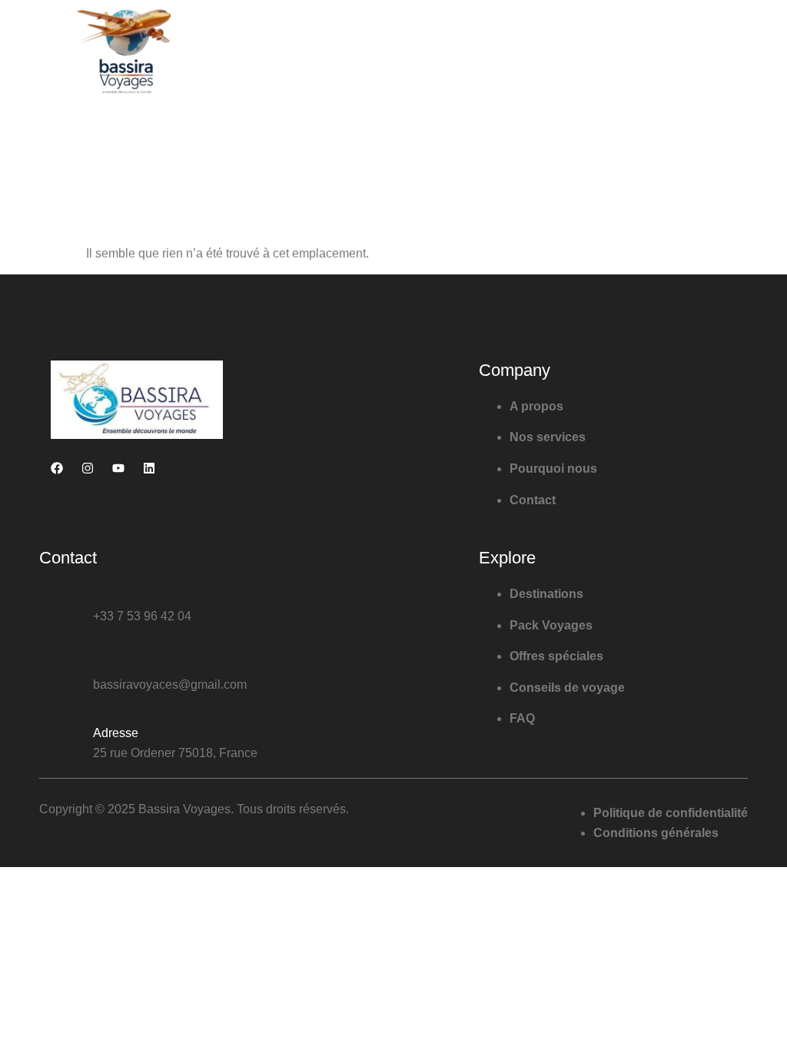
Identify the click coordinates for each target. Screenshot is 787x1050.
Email (109, 664)
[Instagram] (87, 468)
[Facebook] (57, 468)
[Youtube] (118, 468)
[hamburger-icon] (728, 51)
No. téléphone (133, 596)
